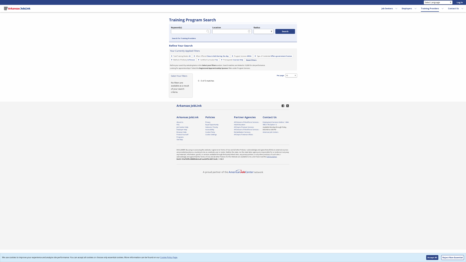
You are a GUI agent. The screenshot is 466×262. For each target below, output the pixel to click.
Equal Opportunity (211, 124)
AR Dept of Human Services (244, 127)
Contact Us (453, 8)
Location (216, 27)
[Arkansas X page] (287, 106)
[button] (184, 38)
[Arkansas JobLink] (17, 8)
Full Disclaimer (272, 157)
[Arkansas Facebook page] (283, 106)
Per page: (280, 75)
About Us (180, 122)
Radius (257, 27)
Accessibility (209, 129)
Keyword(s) (176, 27)
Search (285, 31)
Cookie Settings (211, 134)
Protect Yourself (182, 134)
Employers (407, 8)
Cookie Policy (210, 132)
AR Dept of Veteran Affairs (243, 134)
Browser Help (182, 132)
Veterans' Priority (211, 127)
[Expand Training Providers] (443, 8)
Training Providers (430, 8)
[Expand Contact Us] (462, 8)
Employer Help (182, 129)
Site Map (180, 139)
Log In (460, 2)
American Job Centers (270, 132)
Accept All (432, 257)
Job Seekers (387, 8)
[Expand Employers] (415, 8)
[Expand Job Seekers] (396, 8)
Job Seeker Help (182, 127)
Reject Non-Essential (452, 257)
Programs (180, 137)
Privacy (207, 122)
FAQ (178, 124)
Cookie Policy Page (168, 257)
